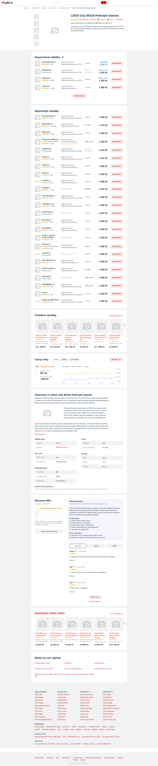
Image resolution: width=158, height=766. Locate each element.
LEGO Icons (84, 714)
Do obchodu (116, 63)
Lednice (37, 729)
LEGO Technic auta (109, 719)
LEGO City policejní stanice (73, 668)
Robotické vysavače (48, 729)
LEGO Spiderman (108, 711)
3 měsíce (64, 359)
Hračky (44, 8)
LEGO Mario (107, 694)
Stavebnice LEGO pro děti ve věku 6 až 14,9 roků (49, 675)
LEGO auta (38, 694)
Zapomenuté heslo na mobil (91, 736)
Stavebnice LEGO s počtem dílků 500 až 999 (78, 674)
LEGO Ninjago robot (109, 705)
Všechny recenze (94, 601)
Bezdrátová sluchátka (54, 727)
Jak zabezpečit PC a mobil (111, 736)
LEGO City (43, 431)
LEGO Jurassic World (87, 719)
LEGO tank (38, 711)
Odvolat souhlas (109, 758)
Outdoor (94, 729)
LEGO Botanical (62, 703)
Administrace (66, 758)
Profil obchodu (46, 72)
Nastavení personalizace (93, 758)
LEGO (58, 443)
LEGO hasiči (39, 700)
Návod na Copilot (62, 744)
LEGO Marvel (107, 697)
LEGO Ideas (84, 717)
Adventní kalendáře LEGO (43, 719)
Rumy (59, 729)
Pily (72, 729)
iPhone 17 (66, 727)
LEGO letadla (39, 703)
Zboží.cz (27, 8)
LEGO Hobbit (84, 711)
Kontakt (75, 760)
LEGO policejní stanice (42, 705)
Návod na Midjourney (104, 744)
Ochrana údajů (78, 758)
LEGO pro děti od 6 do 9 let (103, 668)
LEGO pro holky (40, 717)
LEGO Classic (62, 708)
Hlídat (111, 19)
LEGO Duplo (61, 719)
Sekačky (78, 729)
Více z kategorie (116, 613)
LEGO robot (38, 708)
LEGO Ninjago (107, 703)
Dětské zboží (36, 8)
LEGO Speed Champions (111, 708)
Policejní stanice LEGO (42, 663)
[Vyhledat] (104, 2)
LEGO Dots (61, 717)
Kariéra (82, 760)
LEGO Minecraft (108, 700)
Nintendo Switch (94, 727)
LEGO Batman (62, 700)
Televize (104, 727)
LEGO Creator (62, 711)
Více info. (45, 525)
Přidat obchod (39, 758)
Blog (57, 758)
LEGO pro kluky (99, 663)
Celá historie (74, 359)
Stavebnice (52, 8)
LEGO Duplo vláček (86, 697)
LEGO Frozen (84, 705)
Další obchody (79, 96)
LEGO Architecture (63, 694)
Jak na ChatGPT (75, 744)
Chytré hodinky (40, 727)
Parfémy (66, 729)
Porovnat (103, 19)
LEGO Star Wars (108, 714)
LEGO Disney (61, 714)
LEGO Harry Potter (86, 708)
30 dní (56, 359)
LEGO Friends (85, 703)
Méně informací (40, 434)
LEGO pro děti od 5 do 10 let (44, 668)
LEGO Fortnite (85, 700)
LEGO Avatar (61, 697)
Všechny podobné (115, 316)
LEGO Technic (107, 717)
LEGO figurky (39, 697)
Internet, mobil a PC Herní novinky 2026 (48, 736)
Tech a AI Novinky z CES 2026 (45, 744)
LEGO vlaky (39, 714)
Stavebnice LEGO (64, 8)
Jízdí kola (86, 729)
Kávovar (112, 727)
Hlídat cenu (117, 359)
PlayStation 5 (82, 727)
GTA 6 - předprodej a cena (71, 736)
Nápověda (50, 758)
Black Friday (110, 729)
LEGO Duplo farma (86, 694)
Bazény (101, 729)
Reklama (120, 758)
